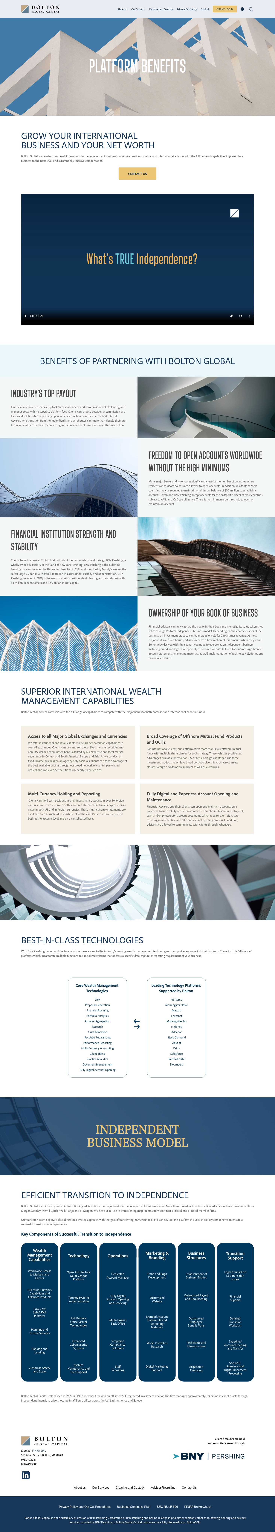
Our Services (100, 1487)
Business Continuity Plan (133, 1506)
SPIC (43, 1450)
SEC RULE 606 (167, 1506)
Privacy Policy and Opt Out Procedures (85, 1506)
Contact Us (189, 1487)
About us (80, 1487)
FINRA (36, 1450)
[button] (137, 173)
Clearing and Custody (130, 1487)
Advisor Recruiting (163, 1487)
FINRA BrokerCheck (197, 1506)
